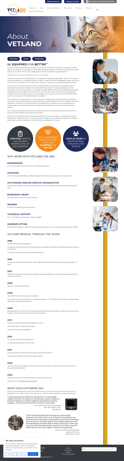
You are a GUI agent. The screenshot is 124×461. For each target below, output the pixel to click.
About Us (78, 8)
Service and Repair (53, 8)
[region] (21, 448)
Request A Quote (72, 1)
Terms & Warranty (68, 454)
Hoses (42, 8)
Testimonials (39, 59)
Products (32, 8)
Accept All (33, 454)
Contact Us (89, 8)
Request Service (53, 1)
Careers (68, 452)
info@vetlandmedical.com (43, 457)
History (26, 59)
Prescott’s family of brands (28, 381)
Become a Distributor (36, 11)
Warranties (14, 59)
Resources (67, 8)
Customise (11, 454)
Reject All (22, 454)
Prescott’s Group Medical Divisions (101, 1)
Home (68, 448)
